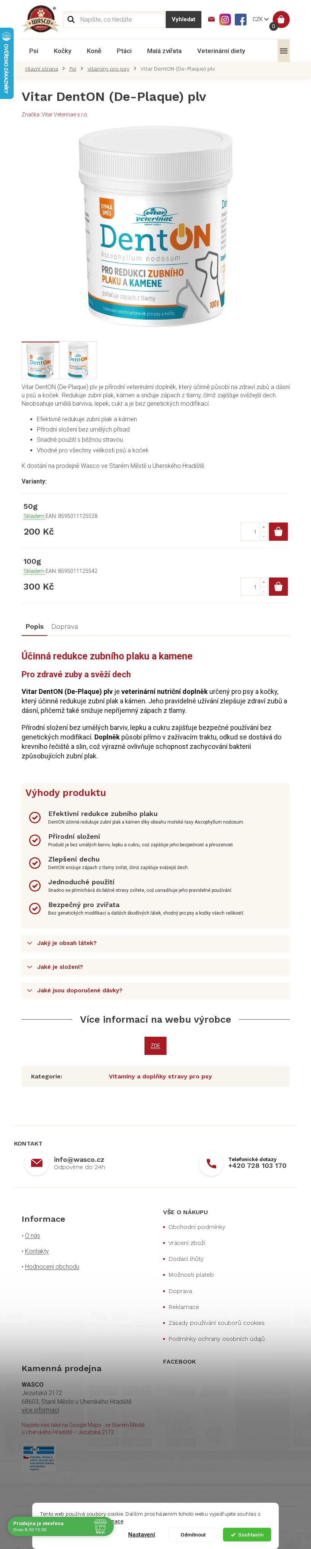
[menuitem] (34, 50)
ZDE (155, 1046)
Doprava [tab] (64, 626)
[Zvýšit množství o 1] (263, 527)
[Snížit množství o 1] (263, 536)
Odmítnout (193, 1535)
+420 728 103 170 (257, 1165)
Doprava (180, 1291)
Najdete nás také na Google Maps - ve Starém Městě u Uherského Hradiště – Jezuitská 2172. (83, 1428)
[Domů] (44, 68)
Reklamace (183, 1306)
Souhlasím (251, 1535)
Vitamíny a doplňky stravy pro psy (160, 1076)
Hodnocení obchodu (52, 1266)
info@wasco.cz (79, 1159)
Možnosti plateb (191, 1274)
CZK (258, 19)
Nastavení (141, 1534)
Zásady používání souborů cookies (216, 1322)
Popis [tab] (34, 626)
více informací (40, 1410)
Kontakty (37, 1251)
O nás (32, 1235)
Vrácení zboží (186, 1242)
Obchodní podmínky (196, 1226)
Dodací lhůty (186, 1258)
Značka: (55, 114)
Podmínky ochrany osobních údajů (216, 1338)
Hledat (183, 19)
